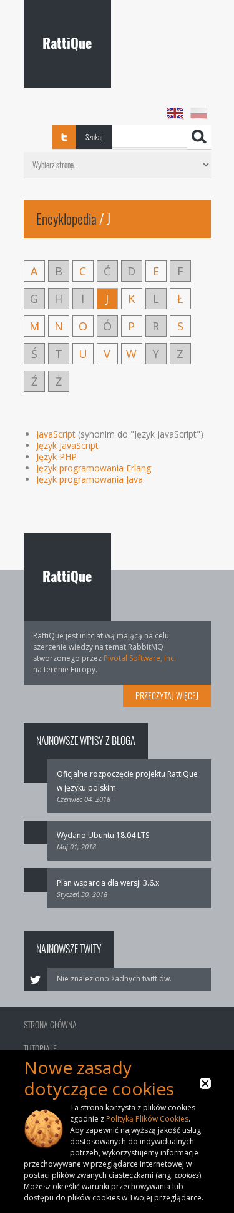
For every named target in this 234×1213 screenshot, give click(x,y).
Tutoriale (40, 1049)
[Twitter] (64, 137)
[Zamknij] (205, 1089)
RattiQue (67, 43)
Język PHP (56, 457)
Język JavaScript (67, 445)
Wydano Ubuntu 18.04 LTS (103, 835)
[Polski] (199, 113)
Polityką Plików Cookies (147, 1118)
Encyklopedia (66, 219)
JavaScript (56, 434)
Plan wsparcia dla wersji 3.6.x (108, 883)
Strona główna (50, 1025)
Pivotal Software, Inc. (140, 658)
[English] (175, 113)
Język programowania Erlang (93, 468)
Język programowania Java (89, 479)
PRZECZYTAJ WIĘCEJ (166, 696)
